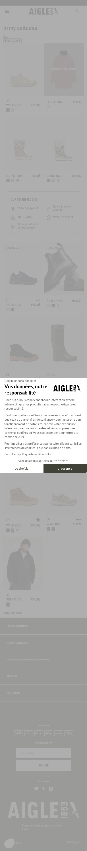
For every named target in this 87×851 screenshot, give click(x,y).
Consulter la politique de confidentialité (27, 454)
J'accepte (65, 468)
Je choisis (21, 468)
